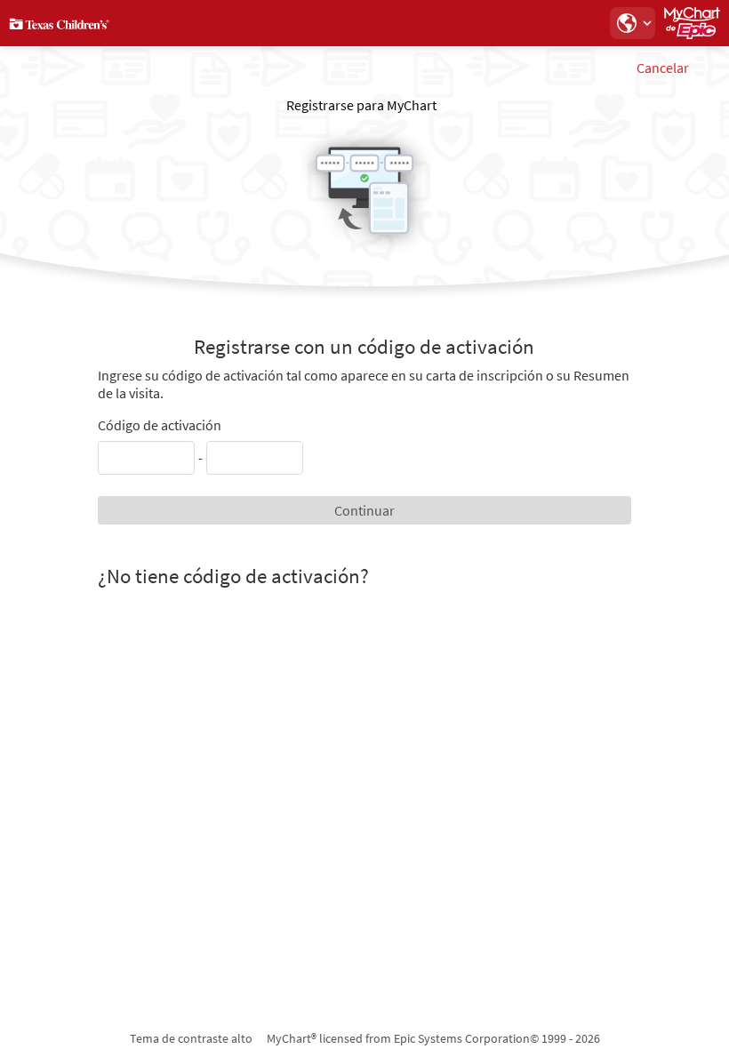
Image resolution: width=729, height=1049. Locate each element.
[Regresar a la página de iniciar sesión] (61, 23)
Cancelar (663, 67)
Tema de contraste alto (191, 1038)
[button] (632, 23)
